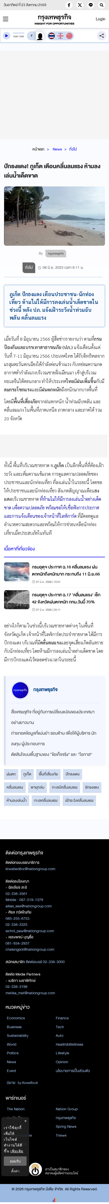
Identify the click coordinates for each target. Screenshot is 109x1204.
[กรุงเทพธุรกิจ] (54, 19)
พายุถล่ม (37, 787)
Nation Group (67, 1109)
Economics (16, 1018)
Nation (12, 1126)
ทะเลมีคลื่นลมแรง (65, 787)
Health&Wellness (69, 1044)
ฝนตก (11, 774)
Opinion (62, 1062)
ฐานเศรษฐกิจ (17, 1144)
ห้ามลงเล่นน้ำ (17, 800)
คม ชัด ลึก (14, 1118)
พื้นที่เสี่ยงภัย (48, 774)
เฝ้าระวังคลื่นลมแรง (79, 800)
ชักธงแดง (92, 787)
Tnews (61, 1135)
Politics (13, 1053)
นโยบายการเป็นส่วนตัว (73, 1070)
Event (11, 1070)
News (57, 149)
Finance (62, 1018)
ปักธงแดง (73, 774)
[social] (68, 5)
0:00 (15, 36)
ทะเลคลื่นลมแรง (46, 800)
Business (14, 1027)
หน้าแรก (38, 149)
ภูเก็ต (27, 774)
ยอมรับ (15, 1161)
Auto (59, 1035)
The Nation (16, 1109)
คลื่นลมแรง (15, 787)
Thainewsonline (19, 1135)
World (11, 1044)
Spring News (66, 1126)
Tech (60, 1027)
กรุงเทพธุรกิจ (66, 1118)
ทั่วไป (73, 149)
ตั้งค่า (15, 1171)
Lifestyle (62, 1053)
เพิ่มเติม (16, 1151)
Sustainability (17, 1035)
